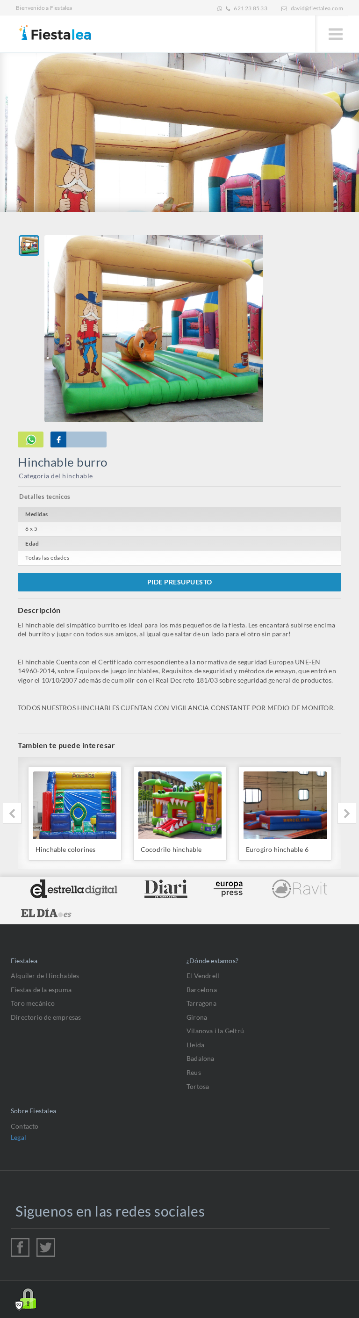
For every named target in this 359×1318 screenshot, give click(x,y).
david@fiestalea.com (317, 8)
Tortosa (198, 1086)
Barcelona (202, 990)
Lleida (195, 1045)
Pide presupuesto (179, 582)
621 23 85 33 (250, 8)
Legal (18, 1137)
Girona (197, 1017)
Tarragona (201, 1003)
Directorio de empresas (46, 1017)
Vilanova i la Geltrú (215, 1031)
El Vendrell (203, 975)
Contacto (25, 1126)
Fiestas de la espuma (41, 990)
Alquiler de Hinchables (45, 975)
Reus (194, 1072)
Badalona (201, 1058)
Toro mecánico (33, 1003)
